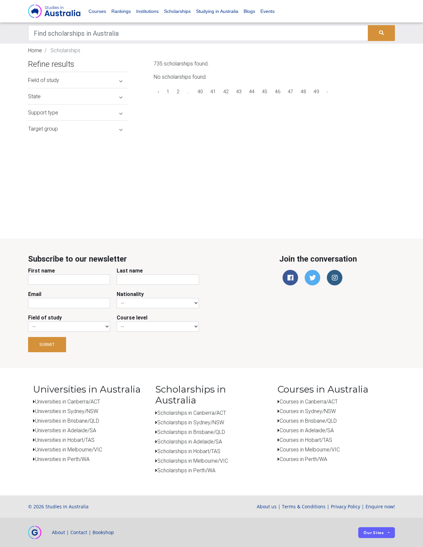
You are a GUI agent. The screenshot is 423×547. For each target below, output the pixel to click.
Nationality (130, 294)
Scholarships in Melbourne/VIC (192, 460)
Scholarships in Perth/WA (186, 470)
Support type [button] (43, 112)
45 (264, 92)
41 (213, 92)
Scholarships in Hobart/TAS (188, 451)
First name (41, 270)
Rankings (121, 11)
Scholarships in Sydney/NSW (190, 422)
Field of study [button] (43, 80)
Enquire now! (380, 506)
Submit (47, 344)
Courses (97, 11)
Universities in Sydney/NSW (66, 411)
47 (290, 92)
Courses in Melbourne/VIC (310, 449)
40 (200, 92)
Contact (78, 532)
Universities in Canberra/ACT (67, 401)
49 (316, 92)
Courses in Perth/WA (303, 459)
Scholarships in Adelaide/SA (189, 441)
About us (267, 506)
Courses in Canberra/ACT (309, 401)
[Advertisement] (77, 178)
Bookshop (103, 532)
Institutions (147, 11)
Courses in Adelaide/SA (307, 430)
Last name (130, 270)
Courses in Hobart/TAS (306, 440)
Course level (132, 317)
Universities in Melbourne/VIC (68, 449)
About (58, 532)
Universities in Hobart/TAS (65, 440)
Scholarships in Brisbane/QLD (191, 432)
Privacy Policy (345, 506)
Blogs (249, 11)
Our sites (374, 532)
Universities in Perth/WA (62, 459)
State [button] (34, 96)
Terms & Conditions (304, 506)
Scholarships (177, 11)
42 (226, 92)
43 (239, 92)
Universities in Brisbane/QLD (67, 420)
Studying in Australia (217, 11)
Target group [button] (43, 128)
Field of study (45, 317)
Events (267, 11)
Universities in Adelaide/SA (65, 430)
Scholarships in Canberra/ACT (191, 412)
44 (251, 92)
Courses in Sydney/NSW (308, 411)
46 (277, 92)
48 (303, 92)
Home (35, 50)
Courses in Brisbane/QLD (308, 420)
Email (34, 294)
